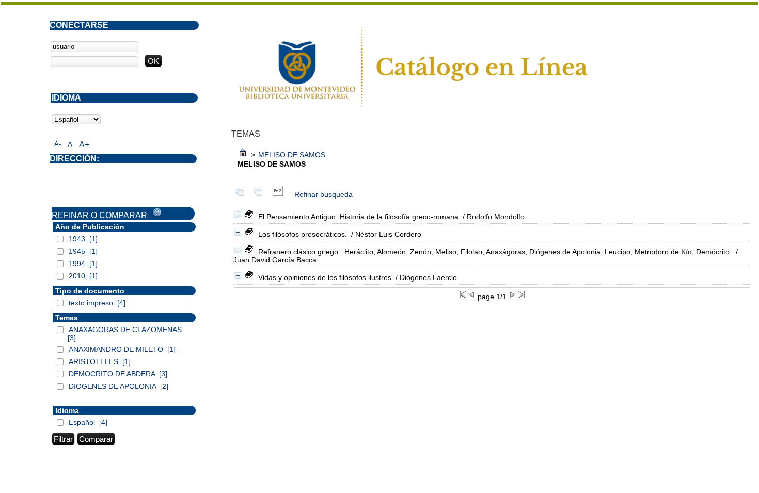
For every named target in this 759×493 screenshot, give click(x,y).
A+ (84, 144)
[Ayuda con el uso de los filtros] (157, 212)
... (57, 399)
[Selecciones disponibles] (278, 194)
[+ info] (237, 214)
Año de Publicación (89, 227)
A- (57, 144)
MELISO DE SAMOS (291, 155)
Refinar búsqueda (323, 194)
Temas (66, 318)
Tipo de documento (89, 291)
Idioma (67, 410)
